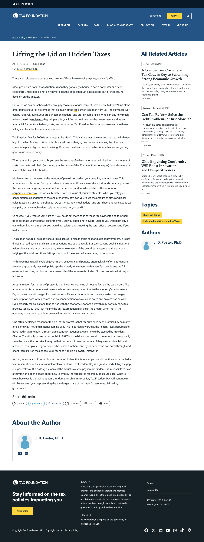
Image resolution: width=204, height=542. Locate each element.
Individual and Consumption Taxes (162, 221)
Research (64, 25)
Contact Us (152, 490)
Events (167, 25)
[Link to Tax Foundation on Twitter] (153, 530)
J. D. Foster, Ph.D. (27, 68)
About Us (182, 25)
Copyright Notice (54, 530)
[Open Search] (188, 16)
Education (147, 25)
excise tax (37, 119)
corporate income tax (24, 193)
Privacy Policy (72, 530)
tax (35, 109)
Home (15, 37)
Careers (150, 483)
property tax (25, 303)
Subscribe (155, 16)
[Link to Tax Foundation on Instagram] (174, 530)
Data (97, 25)
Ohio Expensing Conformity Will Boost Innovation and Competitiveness (163, 166)
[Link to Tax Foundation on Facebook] (146, 530)
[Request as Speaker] (26, 453)
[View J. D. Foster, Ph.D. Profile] (19, 453)
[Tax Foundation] (30, 16)
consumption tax (69, 298)
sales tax (17, 202)
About (85, 482)
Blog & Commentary (120, 25)
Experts (83, 25)
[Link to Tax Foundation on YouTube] (167, 530)
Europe (29, 4)
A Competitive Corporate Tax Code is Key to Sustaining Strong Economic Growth (164, 75)
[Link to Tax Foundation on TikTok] (182, 530)
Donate (175, 16)
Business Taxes (151, 215)
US (17, 4)
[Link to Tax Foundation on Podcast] (189, 530)
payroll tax (33, 170)
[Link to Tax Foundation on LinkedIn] (160, 530)
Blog (23, 37)
